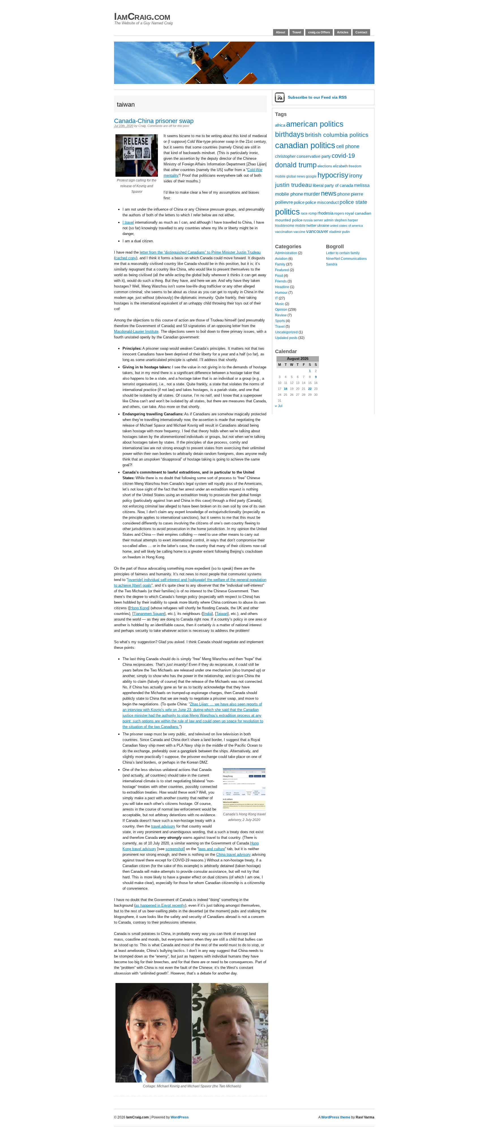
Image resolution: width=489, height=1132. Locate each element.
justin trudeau (293, 185)
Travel (296, 32)
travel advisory (163, 826)
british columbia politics (336, 134)
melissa (362, 185)
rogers (339, 213)
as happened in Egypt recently (160, 905)
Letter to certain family (343, 253)
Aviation (281, 259)
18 (285, 388)
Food (279, 276)
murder (312, 194)
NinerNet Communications (346, 259)
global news (295, 176)
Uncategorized (286, 332)
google (311, 176)
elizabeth (340, 166)
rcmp (312, 213)
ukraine (323, 225)
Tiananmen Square (149, 614)
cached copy (125, 258)
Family (280, 264)
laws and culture (211, 849)
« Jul (278, 406)
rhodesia (325, 213)
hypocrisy (333, 175)
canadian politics (305, 145)
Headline (282, 287)
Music (279, 304)
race (304, 213)
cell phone (347, 146)
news (328, 193)
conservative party (314, 156)
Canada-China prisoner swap (154, 120)
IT (276, 298)
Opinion (281, 310)
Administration (286, 253)
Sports (280, 321)
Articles (342, 32)
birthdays (289, 134)
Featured (282, 270)
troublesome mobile (290, 225)
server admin (324, 220)
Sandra (331, 264)
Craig (142, 126)
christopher (285, 156)
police (299, 202)
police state (353, 202)
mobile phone (289, 194)
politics (287, 211)
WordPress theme (335, 1117)
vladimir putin (339, 232)
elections (325, 166)
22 (310, 388)
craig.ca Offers (319, 32)
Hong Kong (139, 608)
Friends (281, 281)
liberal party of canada (333, 185)
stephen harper (346, 220)
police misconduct (322, 202)
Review (281, 315)
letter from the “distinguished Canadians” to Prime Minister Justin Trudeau (200, 252)
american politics (315, 124)
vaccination (284, 232)
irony (356, 175)
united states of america (346, 225)
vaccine (299, 232)
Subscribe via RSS (317, 97)
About (280, 32)
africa (280, 125)
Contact (361, 32)
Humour (281, 293)
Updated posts (286, 338)
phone (343, 193)
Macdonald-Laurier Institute (136, 331)
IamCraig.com (142, 16)
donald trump (296, 165)
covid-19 (343, 155)
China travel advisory (233, 854)
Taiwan (222, 614)
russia (308, 220)
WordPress (180, 1117)
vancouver (317, 231)
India (208, 614)
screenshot (175, 849)
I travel (128, 222)
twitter (311, 225)
